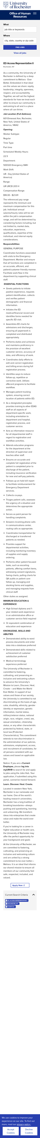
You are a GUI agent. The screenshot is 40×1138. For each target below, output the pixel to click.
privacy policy (24, 1124)
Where (6, 35)
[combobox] (20, 27)
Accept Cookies (11, 1131)
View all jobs (20, 53)
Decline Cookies (29, 1131)
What (6, 24)
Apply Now (17, 885)
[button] (20, 894)
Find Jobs (20, 47)
